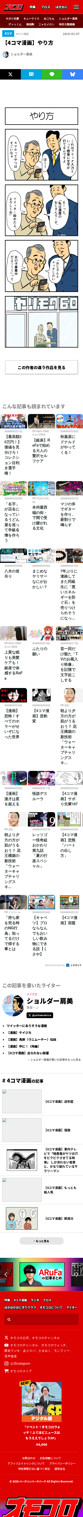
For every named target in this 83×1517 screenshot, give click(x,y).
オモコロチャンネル (46, 1337)
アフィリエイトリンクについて (26, 1463)
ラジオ (35, 1300)
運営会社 (59, 1468)
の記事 (22, 1081)
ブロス (45, 7)
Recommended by (55, 965)
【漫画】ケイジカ (19, 1033)
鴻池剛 (30, 24)
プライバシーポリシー (62, 1463)
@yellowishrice (41, 1015)
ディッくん (15, 24)
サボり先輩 (12, 18)
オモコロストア (21, 1371)
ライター (71, 1307)
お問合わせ (28, 1458)
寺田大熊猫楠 (67, 24)
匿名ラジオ (12, 1350)
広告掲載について (50, 1458)
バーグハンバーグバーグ (32, 1481)
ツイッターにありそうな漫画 (27, 1026)
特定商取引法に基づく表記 (34, 1468)
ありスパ (29, 1350)
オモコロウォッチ (53, 1345)
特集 (32, 7)
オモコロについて (51, 1307)
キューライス (31, 18)
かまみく (45, 1350)
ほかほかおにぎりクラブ (20, 1307)
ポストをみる (10, 64)
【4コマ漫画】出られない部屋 (28, 1053)
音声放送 (10, 1356)
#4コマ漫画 (22, 33)
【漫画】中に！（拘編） (24, 1046)
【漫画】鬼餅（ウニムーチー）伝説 (31, 1039)
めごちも (49, 18)
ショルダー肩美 (68, 18)
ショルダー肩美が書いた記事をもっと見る (55, 1059)
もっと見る (42, 1241)
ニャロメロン (46, 24)
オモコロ (14, 7)
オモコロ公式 (19, 1337)
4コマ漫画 (20, 1300)
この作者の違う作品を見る (42, 367)
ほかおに (62, 7)
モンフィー (61, 1350)
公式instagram (20, 1363)
